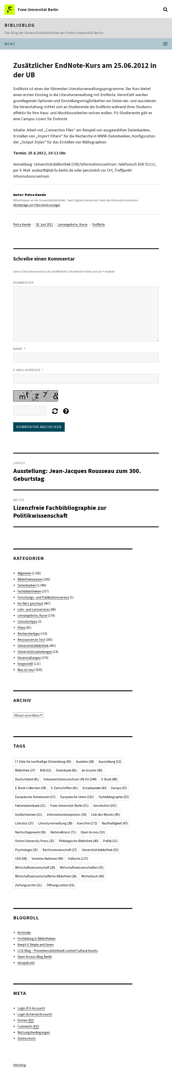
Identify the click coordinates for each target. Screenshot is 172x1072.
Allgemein (24, 573)
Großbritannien (28, 814)
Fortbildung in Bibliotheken (36, 938)
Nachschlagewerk (30, 832)
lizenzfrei (87, 823)
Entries (25, 1020)
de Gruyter (92, 770)
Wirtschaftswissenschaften (81, 867)
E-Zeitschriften (64, 788)
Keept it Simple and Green (35, 944)
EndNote (98, 224)
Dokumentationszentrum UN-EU (70, 779)
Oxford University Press (34, 841)
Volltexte (78, 858)
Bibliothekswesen (30, 579)
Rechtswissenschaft (60, 850)
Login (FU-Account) (31, 1008)
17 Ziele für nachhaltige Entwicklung (43, 761)
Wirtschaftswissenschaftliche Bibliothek (46, 876)
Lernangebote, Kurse (73, 224)
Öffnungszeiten (60, 885)
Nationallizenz (63, 832)
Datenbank (66, 770)
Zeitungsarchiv (28, 885)
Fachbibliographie (114, 797)
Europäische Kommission (35, 797)
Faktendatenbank (30, 805)
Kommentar (23, 282)
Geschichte (104, 805)
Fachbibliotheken (29, 591)
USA (21, 858)
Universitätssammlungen (34, 652)
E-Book (109, 779)
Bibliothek (25, 770)
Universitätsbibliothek (33, 645)
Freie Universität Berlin (69, 805)
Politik (110, 841)
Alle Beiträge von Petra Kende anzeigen (36, 205)
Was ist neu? (26, 670)
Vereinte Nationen (47, 858)
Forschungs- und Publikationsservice (43, 597)
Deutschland (27, 779)
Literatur (24, 823)
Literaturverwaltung (55, 823)
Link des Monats (105, 814)
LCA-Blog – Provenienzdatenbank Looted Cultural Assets (57, 950)
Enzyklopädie (94, 788)
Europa (119, 788)
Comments (28, 1026)
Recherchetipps (28, 633)
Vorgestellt (25, 664)
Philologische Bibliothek (78, 841)
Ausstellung (110, 761)
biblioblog (19, 25)
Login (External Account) (34, 1014)
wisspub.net (26, 963)
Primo (21, 627)
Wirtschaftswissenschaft (35, 867)
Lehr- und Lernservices (33, 609)
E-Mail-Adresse (28, 370)
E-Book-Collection (30, 788)
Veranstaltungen (29, 658)
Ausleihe (85, 761)
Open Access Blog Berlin (34, 956)
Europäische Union (77, 797)
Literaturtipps (27, 621)
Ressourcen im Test (31, 639)
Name (19, 349)
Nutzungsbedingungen (33, 1032)
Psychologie (26, 850)
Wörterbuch (92, 876)
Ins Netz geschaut (30, 603)
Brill (45, 770)
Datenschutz (26, 1038)
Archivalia (24, 932)
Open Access (93, 832)
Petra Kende (22, 224)
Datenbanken (27, 585)
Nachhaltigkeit (115, 823)
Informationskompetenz (66, 814)
